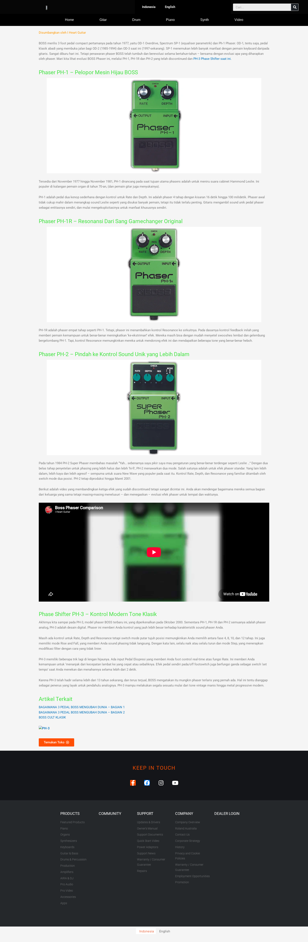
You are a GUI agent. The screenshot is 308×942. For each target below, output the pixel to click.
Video (238, 20)
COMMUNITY (110, 813)
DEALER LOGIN (226, 813)
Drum (136, 20)
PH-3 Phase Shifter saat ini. (212, 59)
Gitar (103, 20)
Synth (204, 20)
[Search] (294, 7)
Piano (170, 20)
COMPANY (184, 813)
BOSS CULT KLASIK (52, 717)
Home (69, 20)
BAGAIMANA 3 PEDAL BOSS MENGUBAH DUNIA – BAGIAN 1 (82, 707)
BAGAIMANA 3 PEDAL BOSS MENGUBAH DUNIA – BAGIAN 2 (82, 712)
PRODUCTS (70, 813)
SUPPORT (145, 813)
